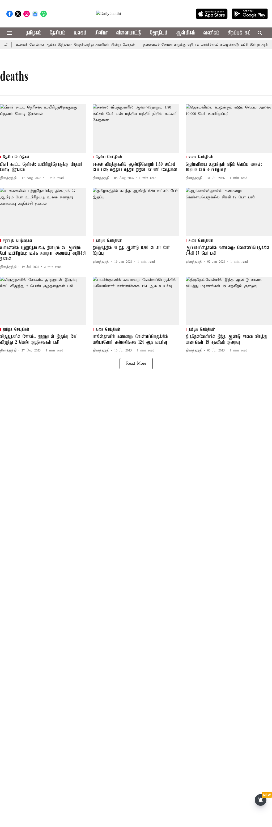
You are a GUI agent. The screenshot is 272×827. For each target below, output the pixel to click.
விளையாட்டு (128, 33)
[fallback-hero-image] (43, 128)
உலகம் (80, 33)
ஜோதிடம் (159, 33)
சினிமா (101, 33)
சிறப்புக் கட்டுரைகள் (247, 33)
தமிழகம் (33, 33)
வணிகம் (211, 33)
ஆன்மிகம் (185, 33)
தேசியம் (57, 33)
